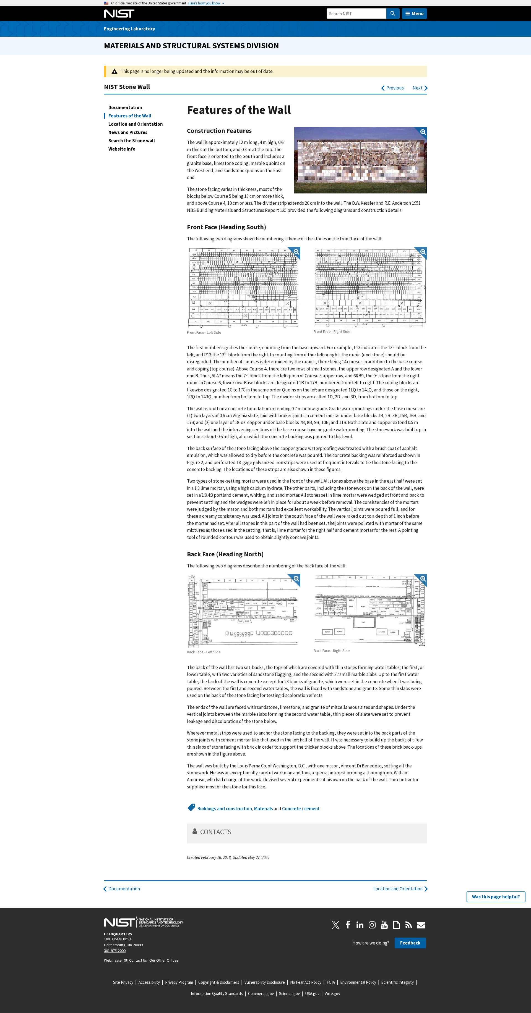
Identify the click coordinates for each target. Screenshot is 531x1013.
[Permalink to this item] (255, 130)
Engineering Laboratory (129, 29)
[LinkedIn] (360, 925)
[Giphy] (397, 925)
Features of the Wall (129, 116)
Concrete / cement (301, 809)
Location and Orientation (135, 124)
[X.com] (336, 925)
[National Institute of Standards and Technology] (143, 922)
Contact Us (138, 960)
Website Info (122, 149)
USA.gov (312, 993)
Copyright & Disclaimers (218, 982)
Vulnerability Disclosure (264, 982)
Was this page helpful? (496, 897)
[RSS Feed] (409, 925)
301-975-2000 (115, 950)
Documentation (125, 107)
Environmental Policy (358, 982)
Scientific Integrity (397, 982)
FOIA (331, 982)
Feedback (410, 943)
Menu (418, 13)
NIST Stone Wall (127, 87)
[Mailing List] (421, 925)
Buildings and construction (224, 809)
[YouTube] (384, 925)
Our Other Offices (163, 960)
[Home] (119, 13)
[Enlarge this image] (360, 160)
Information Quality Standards (217, 993)
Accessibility (149, 982)
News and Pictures (127, 132)
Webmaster (113, 960)
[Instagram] (372, 925)
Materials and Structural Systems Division (191, 45)
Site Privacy (123, 982)
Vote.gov (332, 993)
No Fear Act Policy (305, 982)
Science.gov (289, 993)
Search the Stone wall (131, 141)
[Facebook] (348, 925)
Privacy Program (179, 982)
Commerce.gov (261, 993)
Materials (263, 809)
